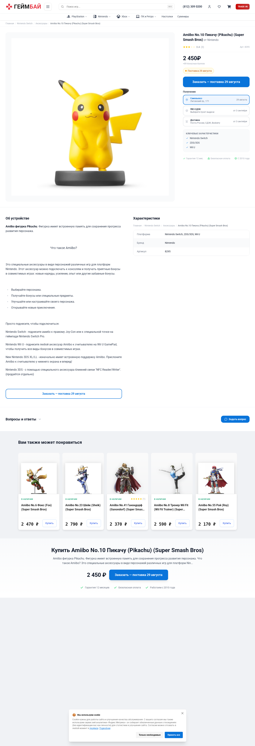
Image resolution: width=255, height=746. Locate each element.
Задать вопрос (237, 419)
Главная (10, 23)
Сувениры (183, 16)
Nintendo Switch (25, 23)
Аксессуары (41, 23)
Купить (49, 523)
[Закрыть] (182, 713)
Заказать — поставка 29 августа (216, 82)
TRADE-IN (242, 6)
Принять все (174, 735)
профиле (94, 728)
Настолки (167, 16)
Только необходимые (150, 735)
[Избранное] (219, 7)
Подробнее (104, 728)
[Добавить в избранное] (53, 455)
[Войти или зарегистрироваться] (209, 7)
